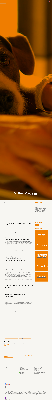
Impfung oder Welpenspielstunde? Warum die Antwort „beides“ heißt (8, 357)
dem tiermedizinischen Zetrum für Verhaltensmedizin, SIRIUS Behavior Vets (41, 208)
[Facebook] (36, 225)
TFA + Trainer (31, 1)
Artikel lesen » (26, 357)
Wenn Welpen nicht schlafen (29, 355)
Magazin (27, 1)
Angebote (22, 1)
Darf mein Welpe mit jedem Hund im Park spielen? (19, 356)
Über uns (40, 1)
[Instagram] (38, 225)
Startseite (18, 1)
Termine (36, 1)
